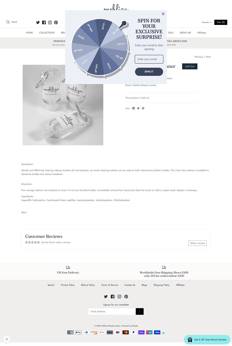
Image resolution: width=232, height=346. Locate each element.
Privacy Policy (68, 285)
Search (51, 285)
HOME (29, 32)
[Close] (163, 14)
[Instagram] (50, 22)
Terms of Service (109, 285)
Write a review (197, 243)
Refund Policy (88, 285)
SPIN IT (149, 71)
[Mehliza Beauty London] (116, 9)
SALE (170, 32)
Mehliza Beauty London (144, 85)
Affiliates (201, 32)
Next (208, 57)
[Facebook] (44, 22)
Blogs (144, 285)
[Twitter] (38, 22)
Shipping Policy (162, 285)
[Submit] (140, 311)
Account (205, 22)
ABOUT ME (185, 32)
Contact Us (130, 285)
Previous (199, 57)
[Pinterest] (56, 22)
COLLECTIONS (47, 32)
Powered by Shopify (130, 325)
